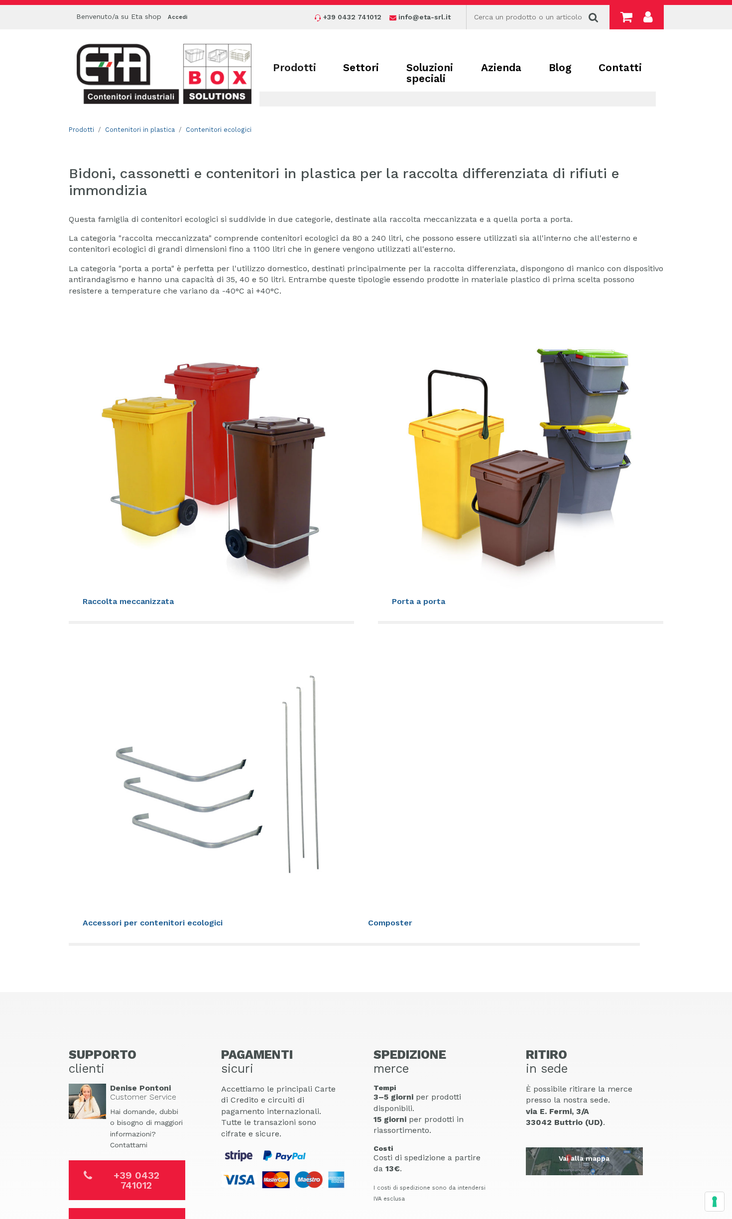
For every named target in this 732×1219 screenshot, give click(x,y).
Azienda (501, 67)
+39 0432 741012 (136, 1180)
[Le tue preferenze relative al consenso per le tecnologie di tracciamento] (714, 1201)
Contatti (620, 67)
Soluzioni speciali (429, 73)
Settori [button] (361, 67)
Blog (560, 67)
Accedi (177, 17)
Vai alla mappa (584, 1158)
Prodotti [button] (294, 67)
